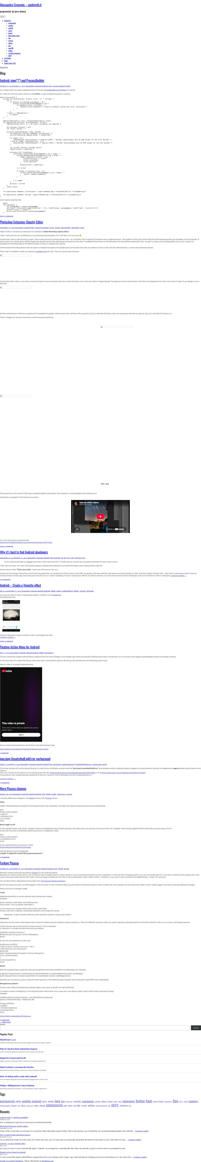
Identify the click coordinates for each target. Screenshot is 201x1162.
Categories (7, 20)
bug (50, 764)
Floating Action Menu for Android (19, 646)
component (88, 1101)
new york (70, 558)
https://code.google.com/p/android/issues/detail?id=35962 (72, 773)
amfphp (10, 25)
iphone (10, 43)
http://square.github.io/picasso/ (53, 881)
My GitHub (7, 58)
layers (52, 228)
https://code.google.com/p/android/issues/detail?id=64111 (123, 773)
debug (103, 1101)
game (181, 1101)
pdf (74, 1105)
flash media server (14, 35)
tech (83, 558)
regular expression (101, 1105)
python (10, 50)
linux (23, 1105)
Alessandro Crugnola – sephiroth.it (21, 4)
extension (45, 228)
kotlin (68, 86)
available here (41, 251)
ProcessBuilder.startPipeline (55, 90)
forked (31, 798)
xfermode (90, 591)
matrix (58, 591)
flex (9, 38)
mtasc (36, 1105)
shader (76, 591)
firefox (10, 33)
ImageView (56, 595)
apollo (44, 1101)
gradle (53, 794)
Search (2, 1024)
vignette (83, 591)
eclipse (110, 1101)
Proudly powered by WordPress (11, 1161)
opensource (49, 653)
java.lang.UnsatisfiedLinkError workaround (25, 758)
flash (149, 1101)
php (9, 45)
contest (97, 1101)
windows (124, 1105)
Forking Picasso (9, 862)
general (10, 40)
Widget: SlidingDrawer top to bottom (17, 1085)
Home (2, 67)
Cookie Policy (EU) (10, 63)
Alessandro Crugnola (33, 86)
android (10, 28)
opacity (57, 228)
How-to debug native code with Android (18, 1076)
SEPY (10, 56)
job (65, 558)
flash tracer (168, 1101)
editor (120, 1101)
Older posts (5, 1022)
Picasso (49, 798)
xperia (104, 764)
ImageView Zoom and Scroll (13, 1058)
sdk (109, 1105)
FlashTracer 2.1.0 (8, 1039)
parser (70, 1105)
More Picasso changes (13, 788)
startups (78, 558)
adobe (18, 1101)
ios (62, 558)
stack (82, 228)
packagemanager (68, 764)
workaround (96, 764)
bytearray (69, 1101)
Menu (3, 16)
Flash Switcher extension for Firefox (17, 1067)
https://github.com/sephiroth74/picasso (15, 847)
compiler (77, 1101)
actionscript (12, 23)
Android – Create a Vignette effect (20, 585)
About (6, 61)
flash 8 (155, 1101)
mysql (42, 1105)
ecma (115, 1101)
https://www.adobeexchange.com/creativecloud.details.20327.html (26, 542)
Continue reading (178, 575)
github (53, 591)
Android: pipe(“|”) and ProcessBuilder (22, 80)
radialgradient (67, 591)
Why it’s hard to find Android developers (24, 552)
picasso (69, 794)
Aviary (29, 562)
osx (65, 1105)
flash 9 (161, 1101)
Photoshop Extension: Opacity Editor (21, 221)
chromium (57, 764)
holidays (193, 1101)
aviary (10, 30)
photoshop (75, 228)
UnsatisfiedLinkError (83, 764)
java (19, 1105)
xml (130, 1105)
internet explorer (5, 1105)
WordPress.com (47, 1161)
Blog (50, 86)
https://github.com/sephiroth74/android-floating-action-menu (24, 749)
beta (57, 1101)
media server (29, 1105)
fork (43, 794)
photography (66, 228)
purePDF (10, 48)
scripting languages (14, 53)
